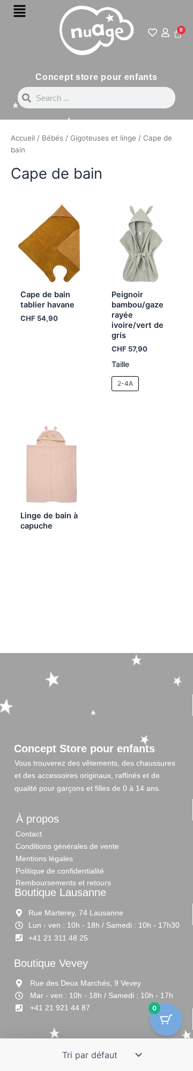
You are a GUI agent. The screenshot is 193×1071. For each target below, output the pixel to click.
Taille (120, 364)
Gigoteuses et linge (103, 138)
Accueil (23, 138)
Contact (29, 834)
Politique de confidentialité (60, 871)
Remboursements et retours (63, 882)
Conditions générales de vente (67, 846)
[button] (19, 11)
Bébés (52, 138)
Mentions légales (44, 858)
